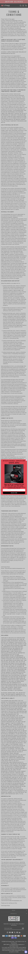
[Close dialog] (26, 460)
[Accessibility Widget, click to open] (25, 951)
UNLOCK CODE (14, 492)
